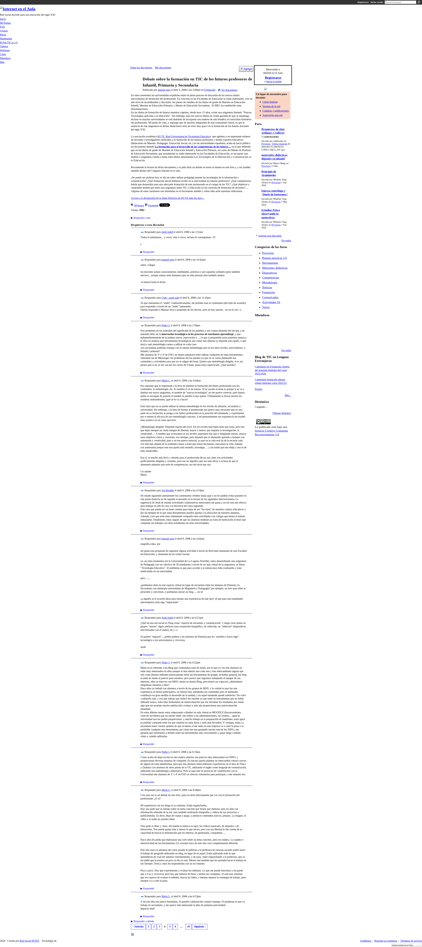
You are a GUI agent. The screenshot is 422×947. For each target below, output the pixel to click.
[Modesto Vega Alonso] (259, 333)
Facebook (153, 205)
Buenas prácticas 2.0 (274, 258)
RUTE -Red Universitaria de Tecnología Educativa (184, 136)
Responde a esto (141, 217)
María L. (166, 380)
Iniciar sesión (377, 2)
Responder (147, 252)
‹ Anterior (138, 926)
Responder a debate (142, 921)
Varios (266, 307)
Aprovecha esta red (272, 115)
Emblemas (365, 940)
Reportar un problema (385, 940)
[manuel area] (135, 85)
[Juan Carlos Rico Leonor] (276, 333)
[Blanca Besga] (284, 333)
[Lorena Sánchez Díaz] (267, 333)
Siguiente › (200, 926)
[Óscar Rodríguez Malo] (284, 324)
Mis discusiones (163, 67)
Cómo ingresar (270, 101)
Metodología (269, 282)
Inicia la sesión (274, 81)
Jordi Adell (167, 232)
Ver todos (286, 240)
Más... (288, 395)
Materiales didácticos (274, 267)
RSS (132, 934)
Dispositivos (269, 272)
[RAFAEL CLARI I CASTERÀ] (276, 324)
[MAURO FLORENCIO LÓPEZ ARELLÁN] (259, 324)
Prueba (258, 389)
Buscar (419, 2)
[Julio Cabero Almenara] (276, 342)
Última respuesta (279, 144)
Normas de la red (271, 106)
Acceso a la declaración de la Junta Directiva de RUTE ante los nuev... (167, 198)
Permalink (142, 232)
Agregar (247, 68)
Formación (209, 89)
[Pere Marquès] (267, 342)
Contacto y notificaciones (275, 110)
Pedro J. (166, 325)
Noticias (267, 287)
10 (188, 926)
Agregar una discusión (270, 235)
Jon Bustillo (168, 490)
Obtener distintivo (281, 413)
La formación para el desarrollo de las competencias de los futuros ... (193, 146)
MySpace (139, 205)
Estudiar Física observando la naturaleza (270, 214)
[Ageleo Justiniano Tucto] (267, 324)
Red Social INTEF (29, 940)
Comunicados (270, 297)
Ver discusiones (229, 90)
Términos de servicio (411, 940)
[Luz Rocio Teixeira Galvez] (259, 342)
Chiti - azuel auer (170, 297)
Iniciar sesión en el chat (402, 945)
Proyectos (266, 144)
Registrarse (363, 2)
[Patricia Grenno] (284, 342)
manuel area (164, 89)
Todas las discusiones (141, 67)
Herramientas (270, 263)
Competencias (270, 277)
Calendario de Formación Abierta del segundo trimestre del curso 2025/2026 (272, 370)
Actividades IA (271, 302)
